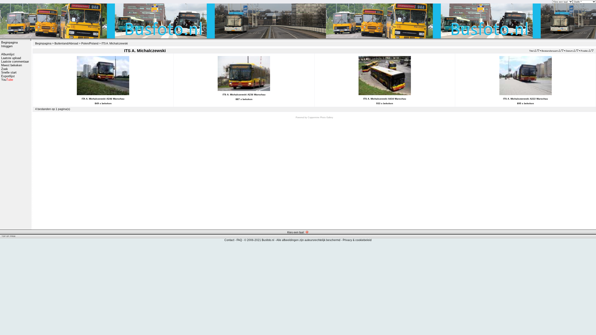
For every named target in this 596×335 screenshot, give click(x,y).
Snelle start (9, 72)
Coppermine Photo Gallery (320, 117)
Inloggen (7, 46)
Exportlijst (8, 76)
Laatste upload (11, 58)
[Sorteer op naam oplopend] (560, 50)
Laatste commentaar (15, 61)
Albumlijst (7, 54)
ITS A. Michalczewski (115, 43)
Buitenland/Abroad (66, 43)
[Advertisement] (15, 155)
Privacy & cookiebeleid (357, 240)
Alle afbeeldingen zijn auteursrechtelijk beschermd (308, 240)
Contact (229, 240)
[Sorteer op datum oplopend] (574, 50)
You (7, 79)
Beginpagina (9, 42)
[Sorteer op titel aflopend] (538, 50)
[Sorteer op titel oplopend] (535, 50)
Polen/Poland (89, 43)
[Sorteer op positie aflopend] (592, 50)
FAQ (239, 240)
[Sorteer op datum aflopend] (577, 50)
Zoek (4, 69)
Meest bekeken (11, 65)
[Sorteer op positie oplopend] (590, 50)
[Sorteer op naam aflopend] (562, 50)
